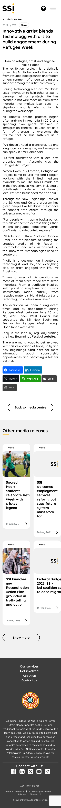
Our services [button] (29, 666)
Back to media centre (30, 407)
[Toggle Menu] (53, 8)
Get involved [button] (29, 671)
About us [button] (29, 676)
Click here (36, 350)
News (11, 447)
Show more (21, 637)
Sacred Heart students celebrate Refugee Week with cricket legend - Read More (16, 486)
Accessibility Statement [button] (40, 791)
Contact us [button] (29, 680)
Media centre (14, 19)
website (49, 336)
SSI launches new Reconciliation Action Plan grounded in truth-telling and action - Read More (16, 583)
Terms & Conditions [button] (14, 791)
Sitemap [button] (34, 794)
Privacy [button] (22, 794)
